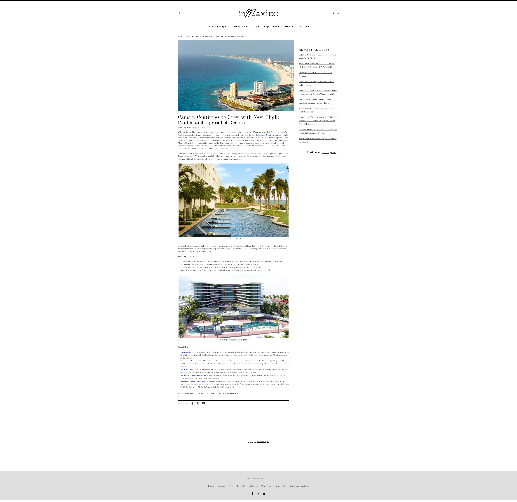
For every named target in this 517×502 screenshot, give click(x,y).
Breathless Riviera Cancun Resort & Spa (195, 352)
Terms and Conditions (299, 486)
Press (231, 486)
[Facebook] (329, 13)
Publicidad (253, 486)
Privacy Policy (280, 486)
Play (185, 127)
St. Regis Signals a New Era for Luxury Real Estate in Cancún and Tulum (318, 131)
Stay (188, 127)
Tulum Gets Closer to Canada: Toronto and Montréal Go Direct (317, 56)
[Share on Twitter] (198, 403)
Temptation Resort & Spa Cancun (193, 375)
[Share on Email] (203, 403)
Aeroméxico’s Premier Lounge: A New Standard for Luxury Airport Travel (315, 101)
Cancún (181, 127)
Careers (221, 486)
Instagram (329, 152)
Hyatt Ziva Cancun (187, 370)
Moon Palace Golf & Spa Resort (192, 381)
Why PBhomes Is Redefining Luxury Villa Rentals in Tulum (316, 110)
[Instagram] (338, 13)
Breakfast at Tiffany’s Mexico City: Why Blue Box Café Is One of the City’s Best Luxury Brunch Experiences (318, 121)
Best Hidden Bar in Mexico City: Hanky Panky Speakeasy (318, 140)
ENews (211, 486)
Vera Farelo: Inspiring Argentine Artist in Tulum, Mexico (316, 83)
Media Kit (241, 486)
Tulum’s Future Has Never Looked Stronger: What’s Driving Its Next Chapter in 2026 (318, 92)
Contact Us (266, 486)
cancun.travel (232, 394)
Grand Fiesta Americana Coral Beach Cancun (197, 361)
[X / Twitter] (333, 13)
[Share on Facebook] (192, 403)
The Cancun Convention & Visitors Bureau (262, 135)
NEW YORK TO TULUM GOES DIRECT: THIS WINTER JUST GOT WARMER (317, 65)
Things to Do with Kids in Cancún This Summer (315, 74)
